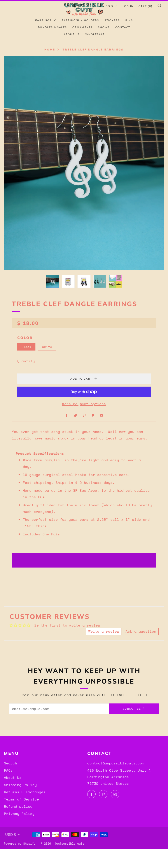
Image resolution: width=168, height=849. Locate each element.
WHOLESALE (95, 34)
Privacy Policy (19, 813)
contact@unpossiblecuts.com (115, 763)
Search (10, 763)
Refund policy (18, 806)
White (47, 346)
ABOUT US (71, 34)
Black (26, 346)
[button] (52, 281)
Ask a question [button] (141, 631)
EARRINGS (43, 20)
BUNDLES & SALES (52, 27)
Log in (128, 6)
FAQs (8, 770)
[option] (84, 163)
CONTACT (122, 27)
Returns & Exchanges (25, 792)
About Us (12, 777)
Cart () (145, 6)
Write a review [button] (103, 631)
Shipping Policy (20, 784)
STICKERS (112, 20)
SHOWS (104, 27)
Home (49, 49)
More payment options (84, 403)
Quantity (26, 361)
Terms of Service (21, 799)
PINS (129, 20)
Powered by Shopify (19, 844)
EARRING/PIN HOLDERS (80, 20)
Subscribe (132, 708)
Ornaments (82, 27)
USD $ (108, 6)
